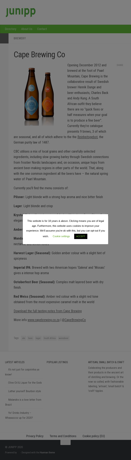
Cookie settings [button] (61, 236)
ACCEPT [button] (80, 236)
